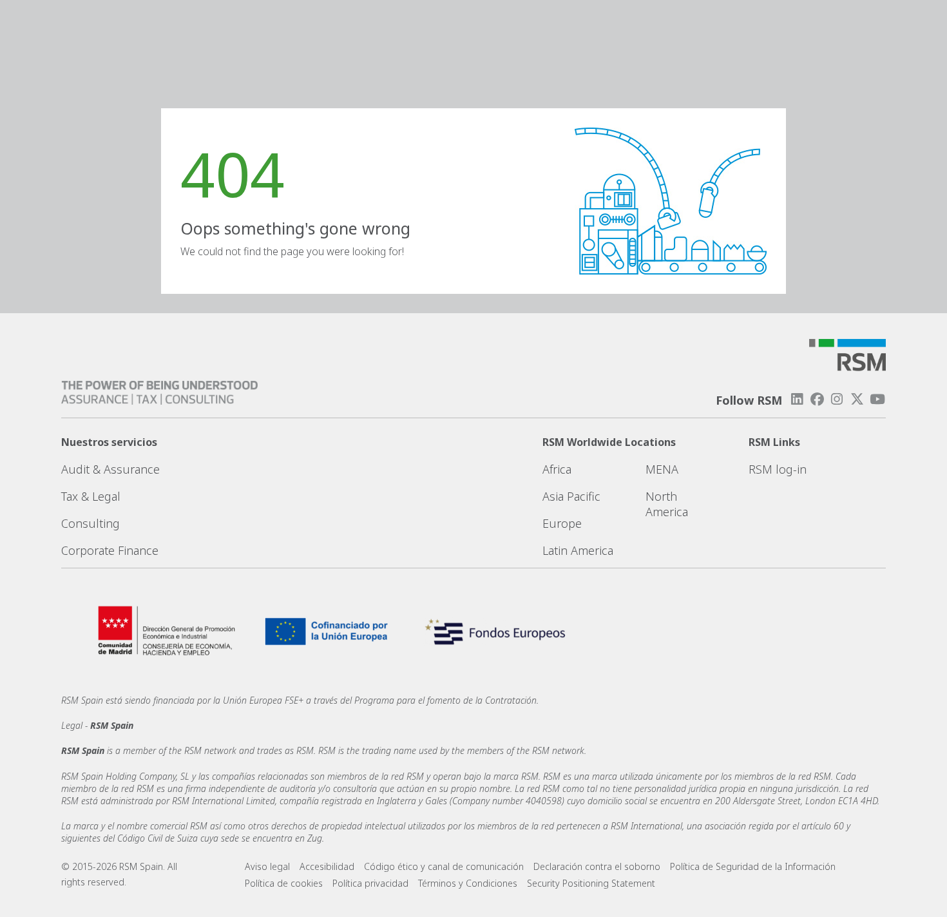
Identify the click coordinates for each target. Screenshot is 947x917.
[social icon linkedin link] (797, 399)
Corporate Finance (109, 550)
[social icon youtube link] (877, 399)
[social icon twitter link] (857, 399)
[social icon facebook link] (816, 399)
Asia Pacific (571, 496)
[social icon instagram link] (836, 399)
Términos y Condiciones (467, 883)
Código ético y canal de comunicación (444, 866)
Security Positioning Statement (591, 883)
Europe (562, 523)
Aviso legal (267, 866)
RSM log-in (778, 469)
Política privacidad (370, 883)
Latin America (577, 550)
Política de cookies (284, 883)
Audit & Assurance (110, 469)
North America (667, 503)
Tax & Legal (90, 496)
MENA (662, 469)
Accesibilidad (327, 866)
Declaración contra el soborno (596, 866)
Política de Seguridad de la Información (753, 866)
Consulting (90, 523)
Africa (556, 469)
